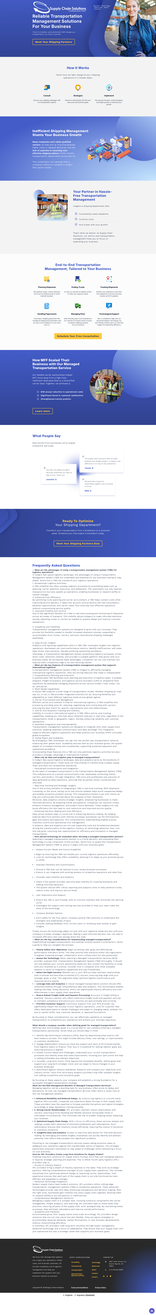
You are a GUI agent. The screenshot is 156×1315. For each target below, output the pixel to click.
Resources (98, 7)
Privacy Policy (100, 1287)
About (106, 7)
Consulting (75, 1262)
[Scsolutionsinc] (103, 1276)
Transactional (76, 1266)
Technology (105, 6)
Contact (97, 9)
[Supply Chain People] (107, 1276)
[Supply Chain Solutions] (59, 7)
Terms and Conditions (79, 1287)
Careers (94, 1277)
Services (97, 6)
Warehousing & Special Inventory (77, 1274)
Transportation (76, 1270)
